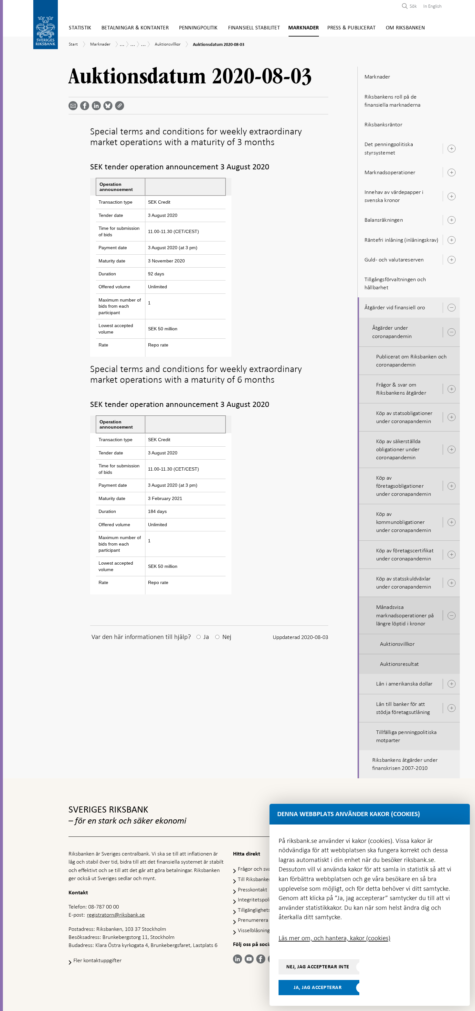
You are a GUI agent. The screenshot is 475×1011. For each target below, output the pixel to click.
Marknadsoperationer (390, 172)
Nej (226, 637)
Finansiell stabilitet (254, 28)
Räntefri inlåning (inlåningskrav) (401, 239)
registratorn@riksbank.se (116, 914)
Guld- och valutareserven (394, 259)
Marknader (303, 28)
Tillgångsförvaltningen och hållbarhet (395, 283)
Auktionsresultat (399, 663)
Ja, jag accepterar (318, 987)
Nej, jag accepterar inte (317, 966)
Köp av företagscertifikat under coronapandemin (405, 554)
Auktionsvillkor (397, 643)
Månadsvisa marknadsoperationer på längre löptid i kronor (405, 615)
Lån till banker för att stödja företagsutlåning (403, 708)
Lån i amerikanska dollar (404, 683)
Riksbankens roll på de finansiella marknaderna (392, 100)
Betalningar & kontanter (135, 28)
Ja (206, 637)
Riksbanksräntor (383, 124)
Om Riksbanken (405, 28)
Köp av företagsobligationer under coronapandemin (403, 485)
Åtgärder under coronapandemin (392, 331)
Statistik (80, 28)
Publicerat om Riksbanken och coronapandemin (411, 360)
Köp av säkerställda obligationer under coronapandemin (398, 449)
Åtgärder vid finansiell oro (394, 307)
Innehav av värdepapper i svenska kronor (394, 196)
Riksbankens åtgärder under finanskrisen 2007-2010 (405, 764)
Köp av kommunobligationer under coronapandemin (403, 522)
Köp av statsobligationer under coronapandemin (404, 417)
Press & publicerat (351, 28)
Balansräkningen (383, 219)
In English (432, 6)
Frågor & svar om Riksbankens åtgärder (401, 388)
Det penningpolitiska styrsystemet (388, 148)
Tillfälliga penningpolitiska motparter (406, 736)
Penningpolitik (198, 28)
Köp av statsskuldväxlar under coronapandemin (403, 582)
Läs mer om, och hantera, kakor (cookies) (334, 938)
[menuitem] (431, 6)
